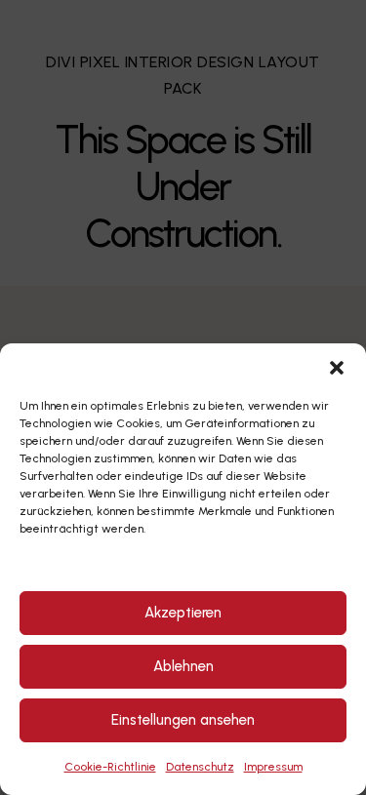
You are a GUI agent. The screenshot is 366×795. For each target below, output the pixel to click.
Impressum (273, 767)
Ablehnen (183, 666)
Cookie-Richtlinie (110, 767)
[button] (336, 368)
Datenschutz (200, 767)
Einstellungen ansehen (183, 720)
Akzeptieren (183, 612)
